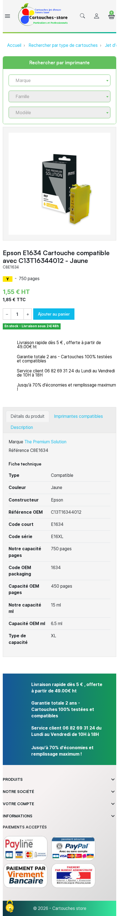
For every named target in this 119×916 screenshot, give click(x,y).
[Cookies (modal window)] (9, 906)
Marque (16, 441)
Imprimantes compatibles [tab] (78, 416)
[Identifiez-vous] (96, 16)
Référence (19, 450)
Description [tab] (22, 427)
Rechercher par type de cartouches (63, 45)
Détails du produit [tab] (28, 416)
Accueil (14, 45)
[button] (82, 16)
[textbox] (57, 80)
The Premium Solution (45, 441)
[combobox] (59, 80)
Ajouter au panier (54, 314)
